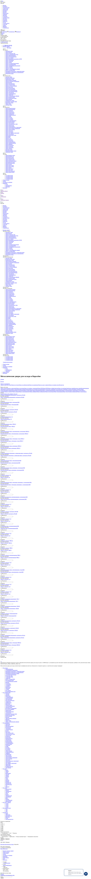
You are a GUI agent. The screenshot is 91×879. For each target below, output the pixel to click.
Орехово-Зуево (6, 17)
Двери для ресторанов (10, 129)
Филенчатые (8, 687)
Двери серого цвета (9, 165)
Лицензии (7, 186)
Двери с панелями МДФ (10, 64)
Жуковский (5, 9)
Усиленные (7, 745)
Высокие (7, 717)
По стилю (9, 384)
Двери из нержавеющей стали (11, 54)
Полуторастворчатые (9, 700)
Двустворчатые (8, 699)
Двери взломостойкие (10, 121)
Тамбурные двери (9, 152)
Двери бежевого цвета (10, 155)
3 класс (6, 804)
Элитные (7, 693)
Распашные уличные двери (11, 101)
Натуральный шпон (9, 680)
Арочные (7, 694)
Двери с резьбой (8, 66)
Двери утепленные (9, 147)
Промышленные (8, 738)
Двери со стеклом (9, 67)
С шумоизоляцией (9, 743)
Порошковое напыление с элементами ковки (14, 71)
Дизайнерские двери (9, 100)
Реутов (4, 22)
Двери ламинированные (10, 55)
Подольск (5, 18)
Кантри (7, 794)
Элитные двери (8, 104)
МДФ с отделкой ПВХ (10, 70)
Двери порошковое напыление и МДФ (13, 59)
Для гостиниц (8, 755)
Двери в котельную (9, 111)
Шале (6, 798)
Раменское (5, 21)
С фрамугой (8, 701)
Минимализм (8, 801)
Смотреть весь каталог (8, 362)
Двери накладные (9, 87)
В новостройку (8, 740)
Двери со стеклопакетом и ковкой (12, 69)
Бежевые (7, 781)
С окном (7, 689)
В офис (6, 746)
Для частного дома (9, 733)
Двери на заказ (6, 180)
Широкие (7, 719)
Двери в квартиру (9, 110)
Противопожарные (9, 726)
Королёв (4, 12)
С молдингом (8, 712)
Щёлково (5, 26)
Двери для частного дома (10, 135)
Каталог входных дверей (8, 850)
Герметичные (8, 710)
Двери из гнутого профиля (11, 85)
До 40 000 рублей (9, 177)
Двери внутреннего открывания (12, 81)
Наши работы (6, 372)
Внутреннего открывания (10, 708)
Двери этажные (8, 148)
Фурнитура (61, 384)
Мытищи (5, 15)
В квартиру (7, 736)
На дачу (7, 730)
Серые (6, 772)
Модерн (7, 790)
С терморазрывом (9, 697)
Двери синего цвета (9, 166)
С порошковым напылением (11, 670)
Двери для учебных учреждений (12, 132)
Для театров (8, 762)
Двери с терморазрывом (10, 93)
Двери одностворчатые (10, 89)
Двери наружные (9, 139)
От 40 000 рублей (9, 178)
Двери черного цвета (9, 172)
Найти (2, 877)
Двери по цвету (3, 384)
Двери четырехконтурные (10, 98)
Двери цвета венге (9, 168)
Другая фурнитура (9, 819)
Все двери (9, 47)
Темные (7, 775)
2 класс (6, 803)
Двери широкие (8, 99)
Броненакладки (8, 815)
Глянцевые (7, 688)
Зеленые (7, 776)
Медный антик (8, 784)
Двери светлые (8, 164)
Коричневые (8, 773)
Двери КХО (7, 137)
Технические (8, 739)
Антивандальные (9, 729)
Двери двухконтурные (10, 84)
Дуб (6, 785)
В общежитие (8, 754)
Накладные (7, 703)
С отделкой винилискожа (10, 674)
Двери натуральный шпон (11, 56)
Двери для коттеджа (9, 125)
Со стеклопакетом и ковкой (11, 681)
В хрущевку (8, 748)
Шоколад (7, 786)
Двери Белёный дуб (9, 156)
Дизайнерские (8, 702)
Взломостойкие (8, 744)
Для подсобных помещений (11, 757)
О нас (6, 184)
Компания (5, 183)
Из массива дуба (8, 675)
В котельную (8, 727)
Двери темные (8, 167)
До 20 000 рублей (9, 176)
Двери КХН (8, 136)
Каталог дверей (6, 230)
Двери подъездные (9, 140)
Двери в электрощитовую (10, 120)
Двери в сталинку (9, 118)
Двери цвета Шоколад (10, 171)
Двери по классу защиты (43, 384)
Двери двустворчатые (10, 83)
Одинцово (5, 16)
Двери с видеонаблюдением (11, 91)
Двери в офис (8, 116)
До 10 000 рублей (9, 175)
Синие (6, 778)
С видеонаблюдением (10, 706)
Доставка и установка (7, 182)
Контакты (5, 187)
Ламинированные (9, 669)
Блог (4, 858)
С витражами (8, 684)
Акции (4, 181)
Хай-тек (7, 792)
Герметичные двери (9, 79)
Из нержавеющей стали (10, 691)
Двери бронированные (10, 109)
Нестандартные (8, 716)
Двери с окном (8, 62)
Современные (8, 791)
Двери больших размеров (10, 80)
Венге (6, 777)
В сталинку (7, 749)
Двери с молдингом (9, 92)
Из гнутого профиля (9, 709)
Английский (8, 796)
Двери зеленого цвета (10, 159)
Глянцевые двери (9, 51)
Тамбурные (7, 724)
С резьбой (7, 685)
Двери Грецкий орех (9, 158)
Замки (6, 813)
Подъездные (8, 737)
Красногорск (5, 13)
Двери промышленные (10, 141)
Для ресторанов (8, 758)
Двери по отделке (15, 384)
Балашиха (5, 6)
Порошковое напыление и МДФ (12, 673)
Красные (7, 780)
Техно (6, 793)
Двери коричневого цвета (10, 160)
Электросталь (6, 27)
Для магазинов (8, 756)
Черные (7, 771)
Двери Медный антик (10, 163)
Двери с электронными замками (12, 95)
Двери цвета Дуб (9, 169)
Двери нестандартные (10, 88)
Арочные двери (8, 76)
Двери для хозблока (9, 134)
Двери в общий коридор (10, 115)
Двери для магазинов (9, 126)
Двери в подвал (8, 117)
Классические (8, 789)
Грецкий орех (8, 783)
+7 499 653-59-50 (4, 42)
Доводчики (7, 814)
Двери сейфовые (9, 144)
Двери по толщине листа (54, 384)
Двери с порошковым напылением (12, 65)
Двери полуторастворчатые (11, 90)
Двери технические (9, 145)
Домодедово (5, 8)
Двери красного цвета (10, 162)
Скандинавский (8, 800)
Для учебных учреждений (10, 763)
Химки (4, 25)
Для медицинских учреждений (12, 761)
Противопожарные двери (10, 150)
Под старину (8, 690)
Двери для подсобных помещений (12, 128)
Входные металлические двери (7, 844)
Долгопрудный (6, 7)
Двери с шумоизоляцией (10, 143)
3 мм (6, 810)
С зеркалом (7, 678)
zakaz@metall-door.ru (7, 865)
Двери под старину (9, 57)
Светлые (7, 774)
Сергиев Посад (6, 23)
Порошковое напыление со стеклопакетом (14, 72)
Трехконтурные (8, 704)
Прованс (7, 799)
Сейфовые (7, 753)
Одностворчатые (9, 698)
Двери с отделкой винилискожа (12, 63)
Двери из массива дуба (10, 53)
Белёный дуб (8, 782)
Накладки (7, 817)
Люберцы (5, 14)
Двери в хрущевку (9, 119)
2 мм (6, 809)
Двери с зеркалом (9, 61)
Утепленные (8, 728)
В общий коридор (9, 766)
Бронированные (8, 741)
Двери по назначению (33, 384)
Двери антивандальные (10, 108)
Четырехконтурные (9, 711)
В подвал (7, 747)
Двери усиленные (9, 146)
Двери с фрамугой (9, 94)
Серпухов (5, 24)
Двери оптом (5, 853)
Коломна (5, 11)
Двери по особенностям (24, 384)
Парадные (7, 725)
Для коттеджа (8, 735)
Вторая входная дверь (10, 78)
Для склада (7, 759)
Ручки (6, 818)
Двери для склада (9, 130)
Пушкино (5, 19)
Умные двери (8, 103)
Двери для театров (9, 131)
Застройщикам (8, 185)
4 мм (6, 811)
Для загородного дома (10, 734)
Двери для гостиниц (9, 122)
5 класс (6, 806)
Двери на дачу (8, 138)
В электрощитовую (9, 752)
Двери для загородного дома (11, 124)
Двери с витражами (9, 60)
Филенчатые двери (9, 73)
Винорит (7, 682)
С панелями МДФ (9, 676)
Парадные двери (8, 149)
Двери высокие (8, 82)
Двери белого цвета (9, 157)
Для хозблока (8, 767)
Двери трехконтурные (10, 97)
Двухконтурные (8, 707)
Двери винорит (8, 52)
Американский (8, 795)
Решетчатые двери (9, 102)
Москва (4, 5)
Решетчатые (8, 696)
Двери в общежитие (9, 113)
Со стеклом (7, 683)
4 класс (6, 805)
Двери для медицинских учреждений (13, 127)
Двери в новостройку (10, 112)
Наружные (7, 731)
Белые (6, 769)
